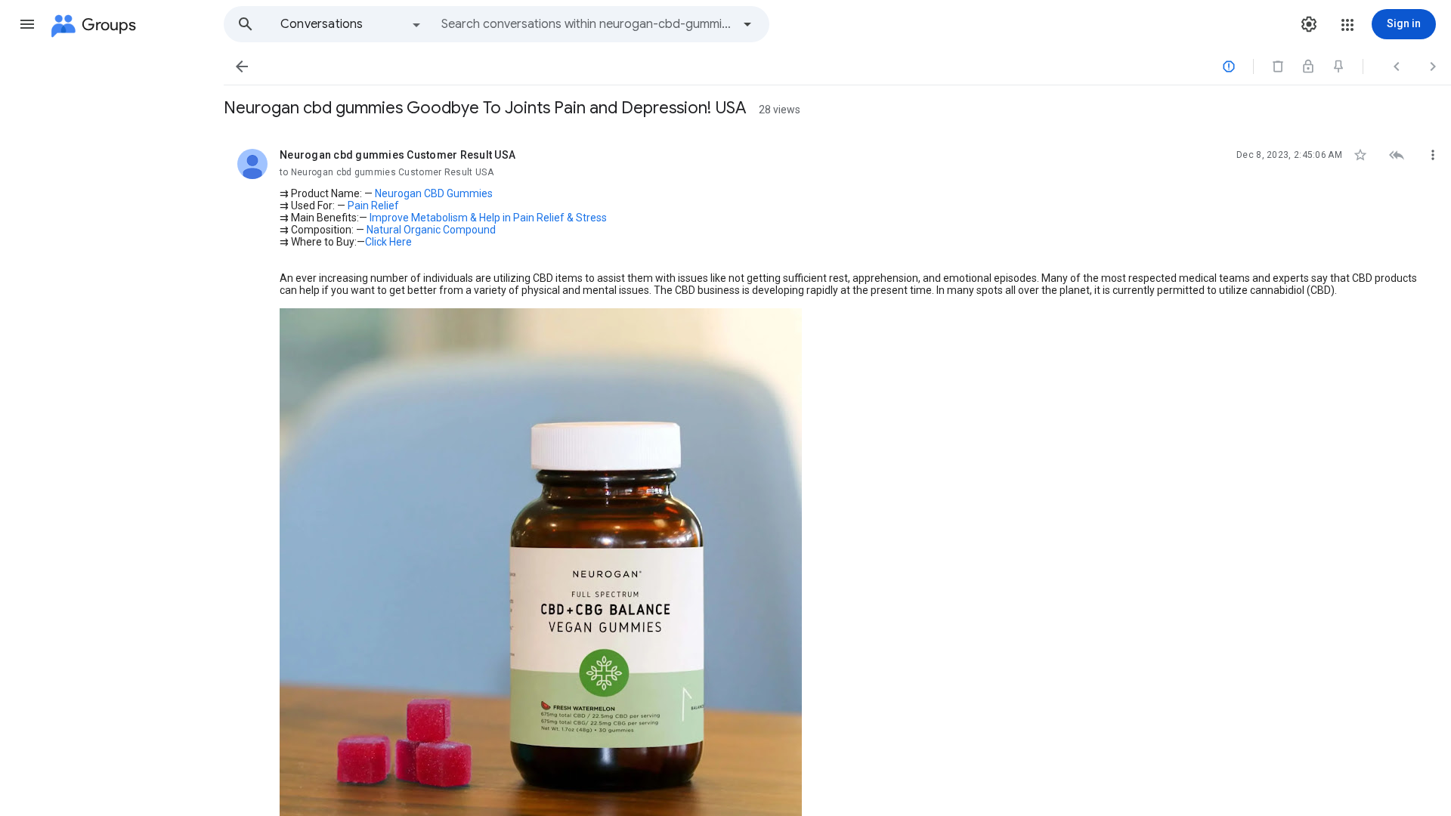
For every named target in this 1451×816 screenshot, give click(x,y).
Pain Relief (373, 205)
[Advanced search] (747, 24)
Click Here (388, 242)
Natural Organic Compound (431, 230)
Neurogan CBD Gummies (434, 193)
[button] (27, 24)
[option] (351, 24)
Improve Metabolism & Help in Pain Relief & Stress (488, 218)
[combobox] (586, 24)
